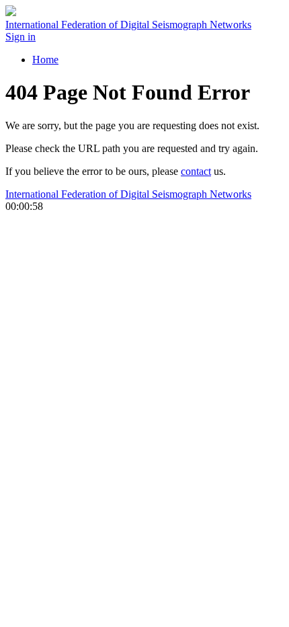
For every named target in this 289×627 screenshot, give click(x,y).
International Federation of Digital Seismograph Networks (128, 194)
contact (196, 171)
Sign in (20, 36)
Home (45, 59)
